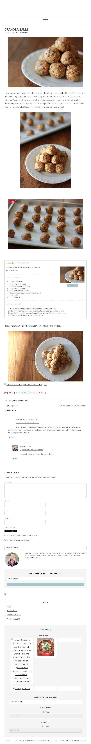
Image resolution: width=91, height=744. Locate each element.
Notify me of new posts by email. (18, 540)
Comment (8, 482)
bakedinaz (23, 446)
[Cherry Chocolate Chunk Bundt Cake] (21, 681)
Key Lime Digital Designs (71, 740)
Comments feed (14, 614)
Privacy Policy (45, 629)
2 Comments (23, 33)
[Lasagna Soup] (45, 655)
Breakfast (21, 400)
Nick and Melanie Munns (24, 419)
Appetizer (15, 400)
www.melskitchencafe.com (26, 325)
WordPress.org (13, 618)
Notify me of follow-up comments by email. (22, 535)
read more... (36, 557)
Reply (11, 437)
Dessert (27, 400)
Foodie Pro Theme (25, 740)
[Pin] (6, 393)
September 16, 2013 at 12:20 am (31, 450)
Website (7, 518)
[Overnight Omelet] (21, 688)
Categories (45, 712)
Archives (45, 726)
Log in (9, 606)
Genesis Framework (42, 740)
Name (7, 501)
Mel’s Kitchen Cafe (68, 93)
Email (7, 510)
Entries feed (12, 610)
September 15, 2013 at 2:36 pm (27, 423)
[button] (72, 285)
